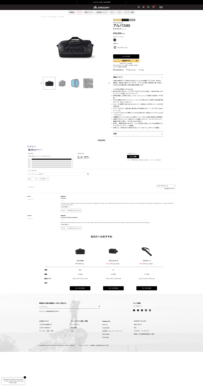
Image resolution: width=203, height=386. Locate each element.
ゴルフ (112, 12)
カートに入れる (126, 56)
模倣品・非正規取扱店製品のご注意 (144, 334)
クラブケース (147, 261)
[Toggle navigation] (161, 7)
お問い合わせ (137, 325)
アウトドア (43, 17)
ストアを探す (136, 306)
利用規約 (93, 345)
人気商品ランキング (101, 12)
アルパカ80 (80, 261)
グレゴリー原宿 (129, 12)
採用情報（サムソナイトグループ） (112, 331)
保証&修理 (74, 328)
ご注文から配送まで (45, 328)
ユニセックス (117, 20)
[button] (78, 2)
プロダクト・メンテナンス (141, 331)
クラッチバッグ (113, 261)
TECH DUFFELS (52, 17)
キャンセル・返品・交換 (46, 331)
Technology (105, 337)
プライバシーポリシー (84, 345)
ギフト (119, 12)
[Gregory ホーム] (101, 7)
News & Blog (105, 334)
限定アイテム (88, 12)
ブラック (132, 20)
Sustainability (106, 328)
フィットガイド (75, 325)
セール (80, 12)
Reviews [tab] (101, 140)
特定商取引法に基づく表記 (102, 345)
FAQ (72, 331)
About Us (105, 324)
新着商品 (71, 12)
